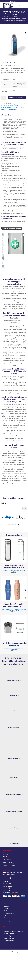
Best (19, 104)
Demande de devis (16, 98)
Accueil (6, 17)
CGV (5, 915)
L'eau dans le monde (9, 940)
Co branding (14, 777)
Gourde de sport (14, 695)
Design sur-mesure (14, 758)
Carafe (14, 711)
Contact (6, 908)
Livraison (6, 911)
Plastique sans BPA (13, 109)
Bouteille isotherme (14, 727)
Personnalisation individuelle (14, 794)
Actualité (6, 929)
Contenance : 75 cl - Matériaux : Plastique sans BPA (14, 571)
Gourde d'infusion (14, 828)
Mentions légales (8, 918)
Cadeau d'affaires (9, 933)
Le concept (7, 906)
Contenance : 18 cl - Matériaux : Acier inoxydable (14, 649)
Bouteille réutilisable (13, 105)
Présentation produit (9, 943)
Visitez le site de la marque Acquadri (12, 228)
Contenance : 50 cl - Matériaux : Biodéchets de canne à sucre (14, 610)
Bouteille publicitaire (14, 17)
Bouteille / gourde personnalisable (13, 931)
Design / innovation (9, 938)
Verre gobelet (14, 743)
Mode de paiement (9, 913)
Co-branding (7, 936)
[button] (25, 33)
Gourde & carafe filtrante (14, 811)
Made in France (11, 107)
